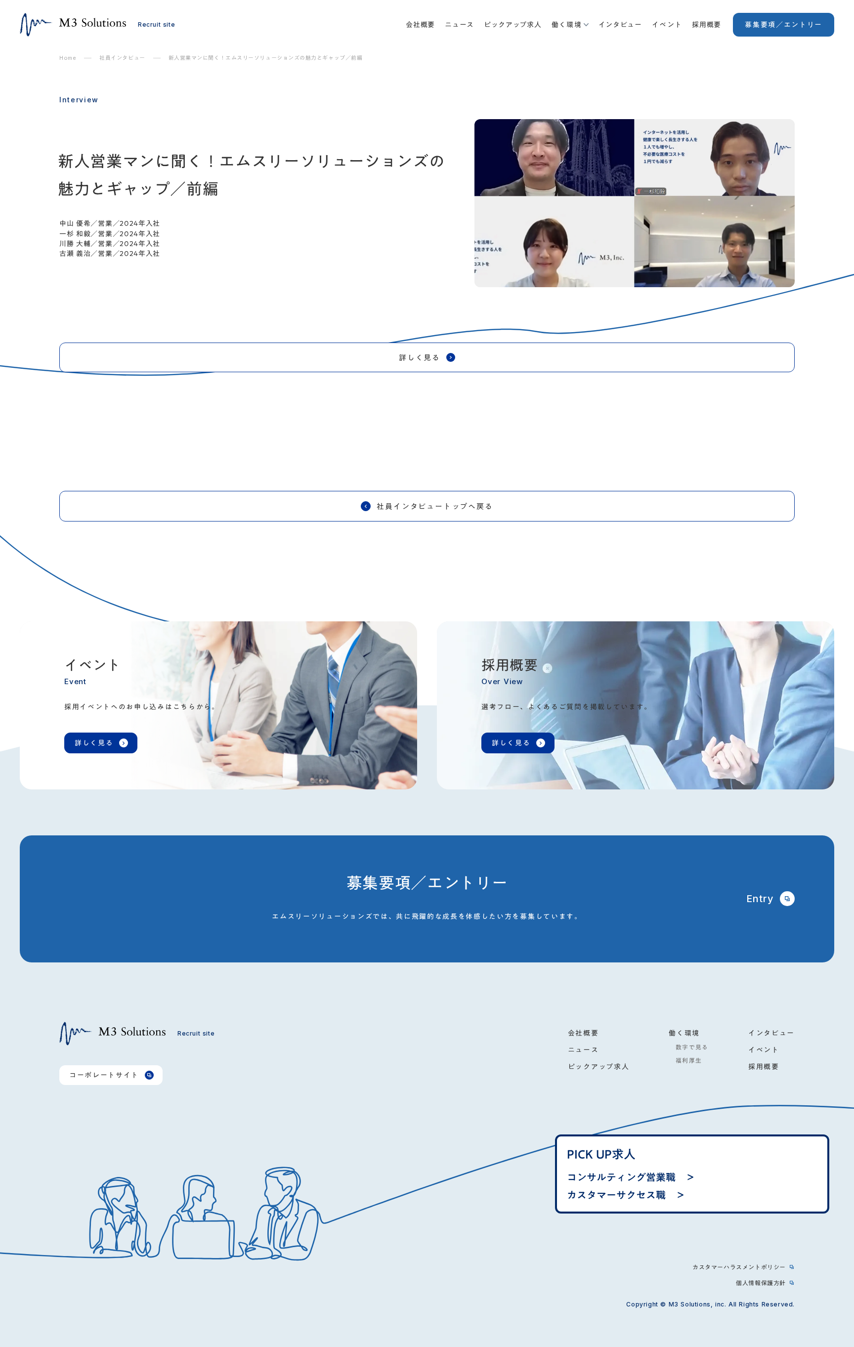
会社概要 (420, 24)
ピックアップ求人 (513, 24)
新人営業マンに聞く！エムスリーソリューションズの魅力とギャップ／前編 (266, 58)
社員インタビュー (122, 58)
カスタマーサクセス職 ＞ (626, 1195)
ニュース (459, 24)
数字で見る (689, 1047)
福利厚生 (685, 1060)
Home (67, 58)
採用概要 (706, 24)
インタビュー (620, 24)
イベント (667, 24)
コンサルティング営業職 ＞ (631, 1177)
